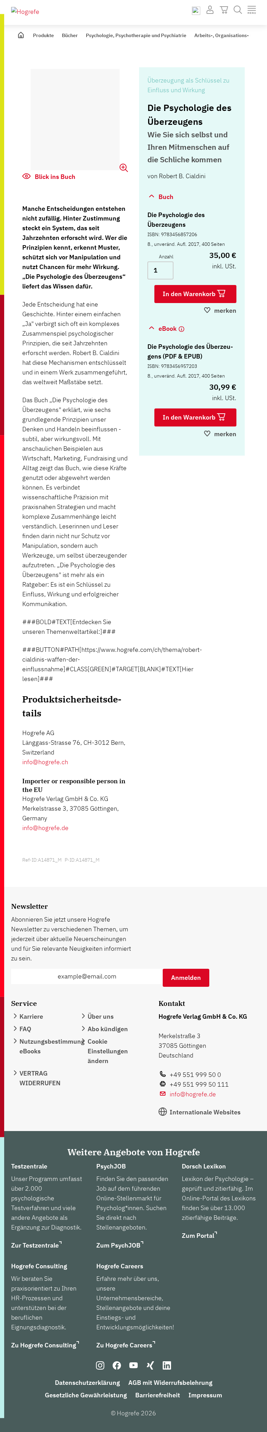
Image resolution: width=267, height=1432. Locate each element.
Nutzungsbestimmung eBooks (51, 1046)
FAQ (25, 1029)
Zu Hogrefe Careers (124, 1345)
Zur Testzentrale (35, 1245)
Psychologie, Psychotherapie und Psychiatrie (136, 35)
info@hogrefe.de (45, 828)
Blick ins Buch (54, 177)
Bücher (70, 35)
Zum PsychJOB (118, 1245)
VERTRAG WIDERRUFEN (39, 1078)
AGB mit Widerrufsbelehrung (170, 1383)
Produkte (43, 35)
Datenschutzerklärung (87, 1383)
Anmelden (186, 978)
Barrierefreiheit (157, 1395)
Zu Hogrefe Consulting (43, 1345)
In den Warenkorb (190, 294)
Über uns (101, 1016)
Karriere (31, 1016)
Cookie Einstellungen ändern (108, 1051)
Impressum (205, 1395)
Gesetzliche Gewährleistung (86, 1395)
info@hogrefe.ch (45, 762)
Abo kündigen (108, 1029)
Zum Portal (198, 1236)
